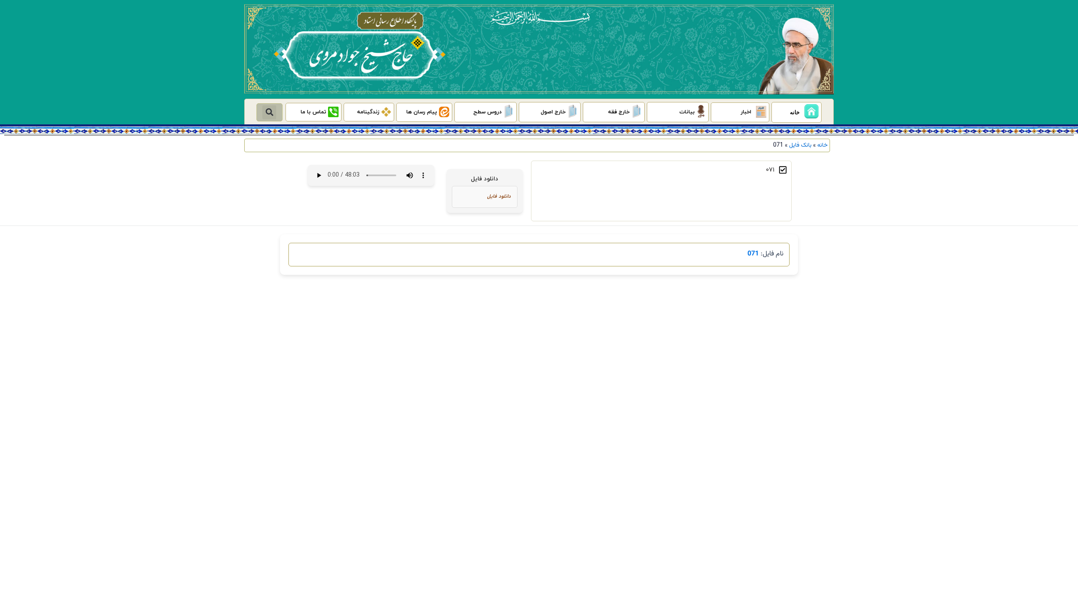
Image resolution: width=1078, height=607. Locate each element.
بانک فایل (800, 145)
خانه (822, 145)
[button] (269, 112)
